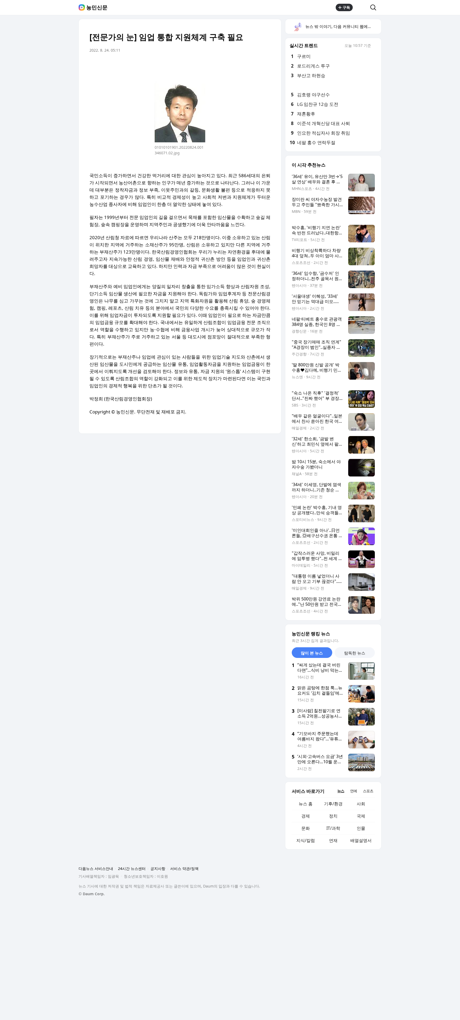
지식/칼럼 (305, 840)
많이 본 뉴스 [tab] (312, 653)
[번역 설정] (244, 65)
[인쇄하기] (265, 65)
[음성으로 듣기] (233, 65)
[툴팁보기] (375, 46)
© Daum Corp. (92, 894)
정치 (333, 816)
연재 (333, 840)
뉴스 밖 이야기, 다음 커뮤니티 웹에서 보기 (343, 26)
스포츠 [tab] (368, 790)
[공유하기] (361, 7)
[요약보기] (222, 65)
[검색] (374, 7)
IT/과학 (333, 828)
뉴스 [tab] (340, 790)
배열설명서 (361, 840)
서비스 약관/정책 (184, 868)
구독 (346, 7)
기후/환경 (333, 804)
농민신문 (97, 7)
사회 (361, 804)
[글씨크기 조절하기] (254, 65)
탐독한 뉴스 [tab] (354, 653)
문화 (305, 828)
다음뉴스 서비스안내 (96, 868)
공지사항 (157, 868)
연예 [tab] (353, 790)
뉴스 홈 (306, 804)
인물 (361, 828)
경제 (305, 816)
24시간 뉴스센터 (132, 868)
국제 (361, 816)
